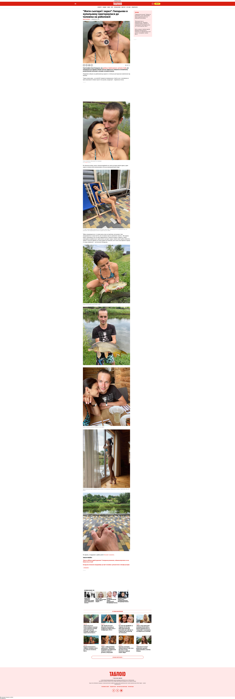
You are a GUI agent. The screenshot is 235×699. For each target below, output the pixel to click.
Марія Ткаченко (86, 19)
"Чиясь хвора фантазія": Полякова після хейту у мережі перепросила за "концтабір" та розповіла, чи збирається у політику (143, 628)
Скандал (104, 7)
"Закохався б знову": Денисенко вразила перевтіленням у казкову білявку (143, 649)
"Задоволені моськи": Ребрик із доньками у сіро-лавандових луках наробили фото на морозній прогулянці (143, 16)
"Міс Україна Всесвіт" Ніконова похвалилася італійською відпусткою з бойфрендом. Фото (108, 628)
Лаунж (137, 12)
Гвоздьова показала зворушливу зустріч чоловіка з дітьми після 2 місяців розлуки (106, 564)
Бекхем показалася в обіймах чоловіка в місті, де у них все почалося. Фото (91, 649)
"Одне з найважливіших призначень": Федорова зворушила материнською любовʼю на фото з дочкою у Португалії (108, 649)
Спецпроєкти (135, 7)
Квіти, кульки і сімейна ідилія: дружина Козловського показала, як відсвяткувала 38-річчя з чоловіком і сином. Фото (143, 32)
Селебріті (99, 7)
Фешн (108, 7)
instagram (86, 162)
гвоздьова (86, 567)
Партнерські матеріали (122, 686)
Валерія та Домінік (109, 555)
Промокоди (131, 686)
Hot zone (128, 7)
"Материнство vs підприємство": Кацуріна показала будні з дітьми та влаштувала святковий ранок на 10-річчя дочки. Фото (142, 24)
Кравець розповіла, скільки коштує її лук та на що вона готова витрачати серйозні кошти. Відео (126, 649)
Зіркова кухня (117, 7)
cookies (11, 697)
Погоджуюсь (3, 698)
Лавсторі (123, 7)
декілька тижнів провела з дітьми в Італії (114, 68)
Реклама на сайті (105, 686)
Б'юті (112, 7)
